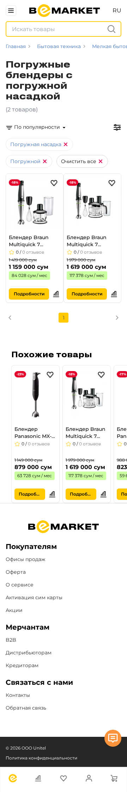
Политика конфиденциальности (41, 758)
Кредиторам (22, 665)
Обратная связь (26, 708)
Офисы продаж (26, 559)
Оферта (16, 572)
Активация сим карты (34, 597)
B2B (11, 640)
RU (117, 10)
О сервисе (20, 585)
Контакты (18, 695)
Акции (14, 610)
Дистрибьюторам (29, 652)
